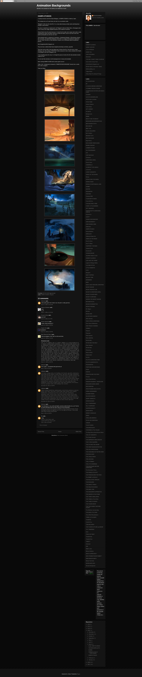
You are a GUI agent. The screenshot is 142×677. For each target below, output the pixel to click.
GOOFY (88, 216)
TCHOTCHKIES (89, 425)
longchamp (68, 382)
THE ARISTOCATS (90, 427)
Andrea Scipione (90, 104)
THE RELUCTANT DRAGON (92, 479)
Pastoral (88, 330)
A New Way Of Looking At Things (93, 73)
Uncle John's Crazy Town (92, 61)
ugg (77, 379)
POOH (87, 369)
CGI (87, 152)
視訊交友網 (66, 350)
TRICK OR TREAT (90, 534)
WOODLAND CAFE (90, 563)
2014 (89, 626)
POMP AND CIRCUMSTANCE (93, 367)
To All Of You (89, 522)
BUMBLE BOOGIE (90, 145)
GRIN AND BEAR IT (90, 221)
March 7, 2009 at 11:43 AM (47, 312)
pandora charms (66, 398)
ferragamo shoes (56, 382)
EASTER (88, 189)
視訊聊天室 (74, 342)
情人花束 (59, 354)
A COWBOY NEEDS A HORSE (93, 88)
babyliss (53, 374)
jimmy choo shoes (66, 379)
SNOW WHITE (89, 410)
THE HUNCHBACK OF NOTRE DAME (95, 451)
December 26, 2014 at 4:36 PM (48, 385)
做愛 (51, 360)
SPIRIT (87, 415)
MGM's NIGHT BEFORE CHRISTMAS (95, 284)
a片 (69, 352)
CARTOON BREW (90, 54)
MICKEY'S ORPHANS (91, 296)
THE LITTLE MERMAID (91, 464)
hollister (77, 378)
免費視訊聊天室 (49, 352)
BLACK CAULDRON (90, 131)
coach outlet (59, 394)
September (91, 638)
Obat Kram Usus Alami (59, 410)
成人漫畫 (75, 349)
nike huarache (64, 373)
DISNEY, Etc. (89, 52)
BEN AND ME (89, 126)
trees (87, 531)
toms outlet (64, 392)
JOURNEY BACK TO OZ (91, 255)
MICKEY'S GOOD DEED (91, 294)
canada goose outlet (62, 378)
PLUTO (87, 357)
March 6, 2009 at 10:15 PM (47, 304)
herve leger (70, 374)
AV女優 (70, 342)
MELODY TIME (89, 277)
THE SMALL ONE (90, 489)
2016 (89, 624)
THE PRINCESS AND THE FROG (94, 474)
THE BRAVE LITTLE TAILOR (92, 430)
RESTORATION (89, 386)
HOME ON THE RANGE (91, 238)
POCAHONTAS (89, 364)
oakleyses (43, 371)
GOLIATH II (88, 214)
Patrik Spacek (89, 335)
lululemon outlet (61, 377)
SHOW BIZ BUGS (90, 401)
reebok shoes (68, 377)
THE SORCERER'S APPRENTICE (94, 491)
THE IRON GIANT (90, 454)
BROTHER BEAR (90, 138)
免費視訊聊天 (60, 360)
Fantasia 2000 (89, 196)
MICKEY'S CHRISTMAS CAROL (93, 292)
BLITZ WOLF (89, 133)
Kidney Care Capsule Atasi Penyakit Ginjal (50, 408)
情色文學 (73, 354)
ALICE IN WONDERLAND (92, 97)
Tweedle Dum (89, 539)
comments (88, 169)
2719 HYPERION (90, 49)
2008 (89, 662)
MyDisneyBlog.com (90, 69)
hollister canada (44, 390)
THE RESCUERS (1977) (94, 648)
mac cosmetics (64, 383)
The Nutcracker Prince (91, 470)
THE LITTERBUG (90, 461)
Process (88, 376)
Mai (42, 416)
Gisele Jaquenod (45, 321)
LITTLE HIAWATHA (90, 267)
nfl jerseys (43, 383)
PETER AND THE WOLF (91, 342)
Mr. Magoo (88, 309)
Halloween (88, 226)
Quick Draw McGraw (91, 379)
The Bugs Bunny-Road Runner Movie (94, 432)
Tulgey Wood (89, 71)
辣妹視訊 (75, 344)
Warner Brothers (90, 551)
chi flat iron (55, 378)
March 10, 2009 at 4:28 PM (47, 331)
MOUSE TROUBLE (90, 306)
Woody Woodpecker (90, 565)
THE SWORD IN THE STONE (93, 494)
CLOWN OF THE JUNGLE (92, 167)
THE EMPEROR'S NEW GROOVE (94, 439)
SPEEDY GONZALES (91, 413)
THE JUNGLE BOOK (91, 456)
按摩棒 (55, 354)
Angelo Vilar (44, 328)
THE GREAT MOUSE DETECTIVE (94, 447)
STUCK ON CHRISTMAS (92, 420)
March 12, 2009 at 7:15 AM (47, 338)
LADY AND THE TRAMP (91, 260)
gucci (71, 391)
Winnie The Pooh (90, 560)
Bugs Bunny (89, 140)
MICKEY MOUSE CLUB (91, 289)
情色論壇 (47, 360)
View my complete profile (98, 17)
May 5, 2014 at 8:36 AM (46, 368)
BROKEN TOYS (89, 135)
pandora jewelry (58, 390)
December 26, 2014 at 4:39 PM (48, 401)
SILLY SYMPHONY (90, 405)
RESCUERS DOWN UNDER (92, 384)
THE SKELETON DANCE (92, 487)
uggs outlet (63, 382)
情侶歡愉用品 (57, 344)
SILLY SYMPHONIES (91, 403)
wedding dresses (44, 381)
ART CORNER (89, 109)
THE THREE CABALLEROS (92, 496)
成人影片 (72, 358)
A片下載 (51, 353)
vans (58, 398)
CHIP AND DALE (90, 155)
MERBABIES (89, 279)
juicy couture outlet (57, 397)
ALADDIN (88, 94)
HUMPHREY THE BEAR (91, 246)
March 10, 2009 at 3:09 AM (47, 325)
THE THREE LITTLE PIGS (92, 499)
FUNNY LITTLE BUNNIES (92, 206)
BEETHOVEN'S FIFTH (91, 123)
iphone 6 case (48, 395)
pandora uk (71, 390)
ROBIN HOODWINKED (91, 391)
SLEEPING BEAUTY (90, 408)
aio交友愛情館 (59, 345)
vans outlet (73, 379)
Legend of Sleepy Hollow (92, 262)
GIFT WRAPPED (90, 208)
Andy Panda (89, 106)
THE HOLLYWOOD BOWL (92, 449)
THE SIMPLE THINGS (91, 484)
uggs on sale (56, 375)
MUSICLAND (89, 313)
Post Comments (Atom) (62, 435)
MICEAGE (88, 56)
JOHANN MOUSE (90, 253)
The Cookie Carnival (90, 437)
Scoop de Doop (44, 315)
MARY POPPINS (90, 275)
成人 (59, 352)
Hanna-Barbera (89, 231)
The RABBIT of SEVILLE (91, 477)
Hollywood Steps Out (91, 236)
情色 (53, 342)
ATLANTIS (88, 111)
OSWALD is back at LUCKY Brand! (93, 652)
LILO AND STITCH (90, 265)
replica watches (53, 377)
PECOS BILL (89, 340)
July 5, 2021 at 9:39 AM (46, 422)
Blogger (78, 674)
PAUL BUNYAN (89, 338)
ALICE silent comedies (91, 99)
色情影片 (59, 342)
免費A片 (62, 352)
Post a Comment (43, 425)
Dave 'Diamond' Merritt (46, 334)
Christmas (88, 157)
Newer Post (41, 431)
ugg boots (51, 381)
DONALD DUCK (89, 181)
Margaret (52, 294)
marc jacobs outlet (48, 378)
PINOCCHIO (89, 355)
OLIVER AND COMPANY (91, 316)
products (61, 349)
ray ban (60, 392)
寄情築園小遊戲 (52, 345)
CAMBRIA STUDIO (90, 147)
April (90, 642)
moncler (55, 395)
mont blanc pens (49, 375)
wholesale (57, 349)
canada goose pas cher (53, 392)
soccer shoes (50, 382)
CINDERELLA (89, 164)
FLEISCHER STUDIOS (91, 198)
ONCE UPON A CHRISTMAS (92, 321)
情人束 (56, 358)
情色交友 (67, 356)
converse (47, 399)
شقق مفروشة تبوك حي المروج (47, 419)
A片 (44, 342)
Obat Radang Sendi (49, 410)
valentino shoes (49, 379)
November (91, 634)
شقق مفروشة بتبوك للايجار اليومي (48, 420)
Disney (87, 177)
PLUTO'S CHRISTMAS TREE (93, 359)
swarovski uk (75, 397)
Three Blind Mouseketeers (92, 514)
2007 (89, 664)
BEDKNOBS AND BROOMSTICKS (94, 121)
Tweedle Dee (89, 536)
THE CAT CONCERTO (91, 434)
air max (60, 398)
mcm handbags (57, 373)
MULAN (88, 311)
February (91, 657)
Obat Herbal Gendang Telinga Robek (49, 411)
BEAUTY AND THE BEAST (92, 118)
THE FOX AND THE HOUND (92, 444)
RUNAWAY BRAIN (90, 393)
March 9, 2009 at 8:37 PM (46, 318)
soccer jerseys (75, 382)
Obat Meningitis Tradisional (71, 410)
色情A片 (69, 345)
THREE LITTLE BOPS (91, 517)
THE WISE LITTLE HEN (91, 512)
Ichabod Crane (89, 248)
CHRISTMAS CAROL (91, 160)
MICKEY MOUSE (90, 287)
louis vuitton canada (69, 395)
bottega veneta (50, 373)
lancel (62, 399)
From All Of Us (89, 201)
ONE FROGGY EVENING (92, 325)
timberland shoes (49, 397)
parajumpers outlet (45, 394)
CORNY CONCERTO (91, 172)
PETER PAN (89, 347)
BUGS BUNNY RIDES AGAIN (92, 143)
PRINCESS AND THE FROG (92, 374)
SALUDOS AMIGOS (90, 396)
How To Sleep (89, 243)
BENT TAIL (88, 128)
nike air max (73, 398)
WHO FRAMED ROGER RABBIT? (94, 556)
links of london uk (57, 399)
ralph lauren (70, 399)
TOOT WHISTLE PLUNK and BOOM (94, 527)
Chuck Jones (89, 162)
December (91, 632)
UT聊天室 (56, 353)
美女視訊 (65, 345)
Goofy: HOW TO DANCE (94, 646)
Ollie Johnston (89, 318)
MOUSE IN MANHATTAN (92, 304)
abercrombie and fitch (45, 374)
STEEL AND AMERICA (91, 417)
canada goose (76, 373)
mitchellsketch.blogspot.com (92, 64)
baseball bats (51, 390)
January (91, 659)
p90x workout (47, 377)
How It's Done (89, 241)
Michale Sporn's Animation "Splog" (94, 66)
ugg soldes (70, 381)
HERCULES (88, 233)
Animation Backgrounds (54, 5)
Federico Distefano (45, 307)
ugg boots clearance (72, 375)
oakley (42, 395)
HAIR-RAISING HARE (91, 224)
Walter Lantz (89, 548)
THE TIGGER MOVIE (91, 504)
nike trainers (43, 373)
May (90, 640)
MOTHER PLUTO (90, 301)
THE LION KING (90, 459)
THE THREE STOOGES (91, 501)
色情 (42, 342)
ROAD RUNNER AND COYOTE (93, 388)
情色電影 (44, 353)
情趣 (64, 344)
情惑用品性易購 (50, 344)
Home (59, 431)
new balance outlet (58, 381)
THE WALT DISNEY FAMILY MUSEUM (95, 59)
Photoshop (88, 350)
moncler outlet (59, 391)
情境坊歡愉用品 (67, 349)
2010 (89, 628)
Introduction (88, 250)
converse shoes (53, 394)
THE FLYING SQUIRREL (92, 442)
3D (86, 83)
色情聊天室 (65, 353)
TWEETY (88, 541)
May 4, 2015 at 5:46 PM (46, 413)
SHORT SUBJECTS (90, 398)
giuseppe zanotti (49, 383)
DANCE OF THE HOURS (92, 174)
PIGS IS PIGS (89, 352)
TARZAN (88, 422)
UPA (87, 546)
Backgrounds (89, 114)
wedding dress (44, 392)
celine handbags (57, 383)
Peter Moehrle (89, 345)
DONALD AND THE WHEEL (92, 179)
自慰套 (68, 346)
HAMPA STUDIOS (45, 294)
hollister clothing (66, 394)
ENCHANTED (89, 191)
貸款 (44, 352)
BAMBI (87, 116)
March (90, 644)
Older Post (78, 431)
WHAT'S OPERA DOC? (91, 553)
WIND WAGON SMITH (91, 558)
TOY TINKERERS (90, 529)
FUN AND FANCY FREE (91, 203)
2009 (89, 630)
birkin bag (43, 379)
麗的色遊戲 (49, 350)
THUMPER (88, 519)
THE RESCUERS (90, 482)
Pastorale (88, 333)
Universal (88, 544)
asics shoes (65, 381)
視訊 (51, 356)
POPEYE (88, 371)
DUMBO (88, 186)
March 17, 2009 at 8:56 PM (47, 362)
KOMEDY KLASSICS (91, 44)
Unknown (43, 301)
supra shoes (53, 391)
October (91, 636)
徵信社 (77, 345)
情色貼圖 (73, 352)
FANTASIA (88, 193)
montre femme (65, 390)
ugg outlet (70, 373)
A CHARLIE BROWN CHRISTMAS (94, 86)
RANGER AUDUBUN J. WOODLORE (94, 381)
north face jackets (64, 375)
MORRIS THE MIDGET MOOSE (93, 299)
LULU (87, 270)
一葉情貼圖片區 (55, 350)
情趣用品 (50, 342)
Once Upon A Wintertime (91, 323)
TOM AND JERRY (90, 524)
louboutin (70, 397)
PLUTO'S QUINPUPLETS (92, 362)
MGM (87, 282)
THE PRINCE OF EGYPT (92, 472)
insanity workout (58, 374)
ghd (45, 375)
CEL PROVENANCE (90, 150)
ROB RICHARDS (97, 15)
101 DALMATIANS (90, 81)
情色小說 (76, 358)
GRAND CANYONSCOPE (92, 219)
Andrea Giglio (89, 101)
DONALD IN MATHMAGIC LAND (93, 184)
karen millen (47, 391)
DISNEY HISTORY (90, 47)
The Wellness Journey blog (92, 510)
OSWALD (88, 328)
